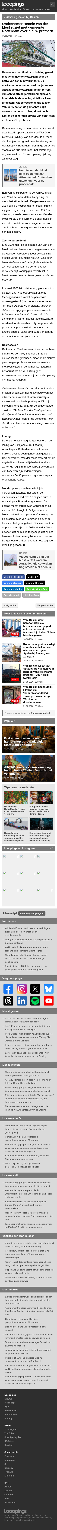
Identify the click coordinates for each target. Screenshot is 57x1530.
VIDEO (15, 634)
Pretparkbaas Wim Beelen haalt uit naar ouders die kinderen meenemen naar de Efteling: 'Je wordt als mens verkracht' (29, 1037)
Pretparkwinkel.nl (40, 713)
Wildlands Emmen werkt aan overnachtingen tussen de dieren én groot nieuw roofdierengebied (27, 931)
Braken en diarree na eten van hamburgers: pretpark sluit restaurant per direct (26, 741)
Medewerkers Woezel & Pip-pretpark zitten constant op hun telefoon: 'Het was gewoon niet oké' (29, 1216)
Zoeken (8, 1490)
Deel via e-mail (11, 595)
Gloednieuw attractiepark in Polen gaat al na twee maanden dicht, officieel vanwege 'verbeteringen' (27, 1254)
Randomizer (10, 1410)
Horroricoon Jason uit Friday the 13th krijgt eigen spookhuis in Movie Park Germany (40, 837)
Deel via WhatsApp (37, 589)
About (48, 9)
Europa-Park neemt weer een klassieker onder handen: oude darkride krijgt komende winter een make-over (28, 1300)
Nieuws (5, 9)
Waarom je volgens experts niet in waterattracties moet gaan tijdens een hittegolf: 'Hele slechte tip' (28, 1193)
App (6, 1406)
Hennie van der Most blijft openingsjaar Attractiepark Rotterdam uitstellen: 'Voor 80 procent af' (35, 177)
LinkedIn (9, 1475)
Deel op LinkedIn (13, 589)
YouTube (9, 1433)
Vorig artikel (10, 605)
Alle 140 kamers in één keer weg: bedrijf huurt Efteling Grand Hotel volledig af (28, 770)
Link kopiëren (31, 595)
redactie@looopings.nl (31, 913)
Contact (8, 1494)
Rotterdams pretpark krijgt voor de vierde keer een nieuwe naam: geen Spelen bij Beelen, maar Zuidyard (39, 650)
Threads (8, 1472)
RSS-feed (9, 1441)
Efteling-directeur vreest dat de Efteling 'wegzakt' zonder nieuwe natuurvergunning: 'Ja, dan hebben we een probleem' (29, 1098)
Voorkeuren (38, 9)
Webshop (27, 9)
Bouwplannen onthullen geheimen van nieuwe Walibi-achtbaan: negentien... (15, 837)
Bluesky (8, 1468)
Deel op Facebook (13, 577)
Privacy (8, 1418)
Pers (6, 1498)
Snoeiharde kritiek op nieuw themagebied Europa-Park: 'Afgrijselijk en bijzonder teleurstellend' (26, 1205)
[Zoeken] (52, 4)
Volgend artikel (45, 605)
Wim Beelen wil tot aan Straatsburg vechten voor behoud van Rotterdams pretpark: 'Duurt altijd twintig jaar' (38, 671)
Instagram (9, 1460)
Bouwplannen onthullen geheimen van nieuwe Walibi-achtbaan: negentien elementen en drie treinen (28, 1368)
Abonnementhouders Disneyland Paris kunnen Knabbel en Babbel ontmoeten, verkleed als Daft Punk (29, 1311)
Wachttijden (15, 9)
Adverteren (10, 1502)
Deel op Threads (35, 583)
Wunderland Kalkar (13, 479)
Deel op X (33, 577)
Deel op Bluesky (12, 583)
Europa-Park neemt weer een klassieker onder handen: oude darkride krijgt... (39, 810)
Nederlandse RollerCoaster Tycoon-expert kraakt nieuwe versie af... (15, 810)
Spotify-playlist (12, 1437)
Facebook (9, 1456)
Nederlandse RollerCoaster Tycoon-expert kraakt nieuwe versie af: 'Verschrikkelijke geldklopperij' (26, 958)
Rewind (8, 1445)
